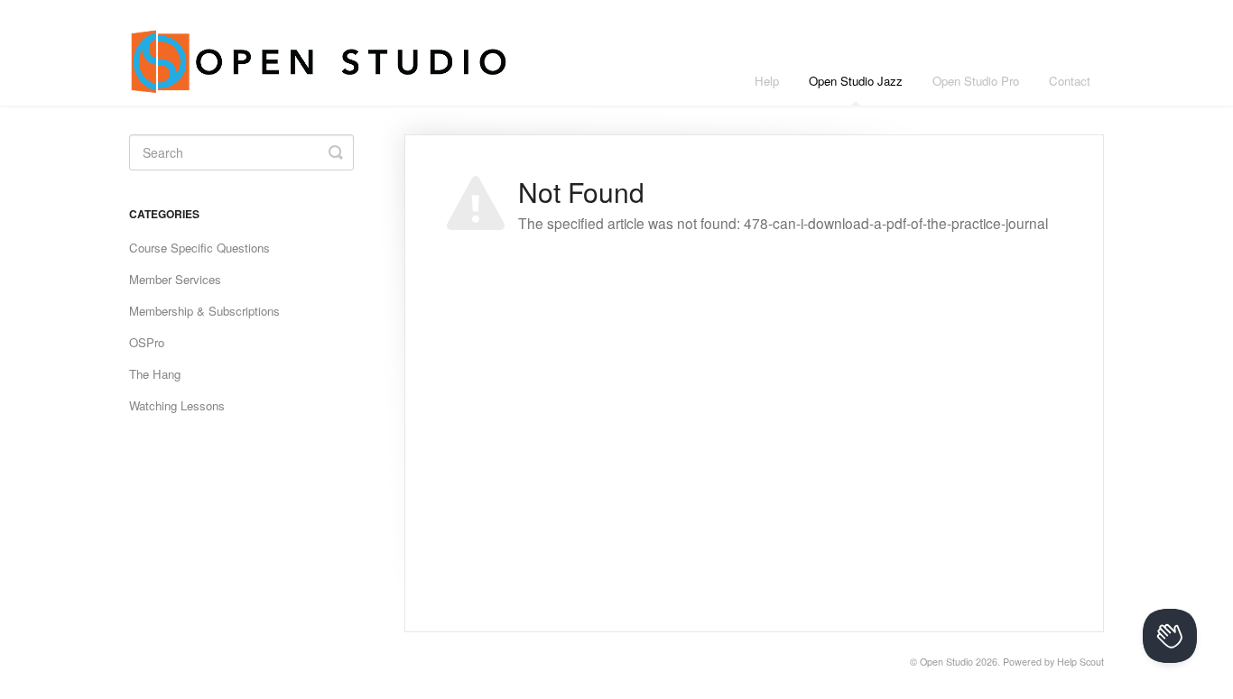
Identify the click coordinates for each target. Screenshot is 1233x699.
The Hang (155, 373)
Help (767, 80)
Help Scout (1080, 661)
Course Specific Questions (199, 247)
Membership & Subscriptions (204, 310)
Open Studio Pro (975, 80)
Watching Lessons (177, 405)
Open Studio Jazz (856, 80)
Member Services (175, 279)
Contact (1069, 80)
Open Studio (946, 661)
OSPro (146, 342)
